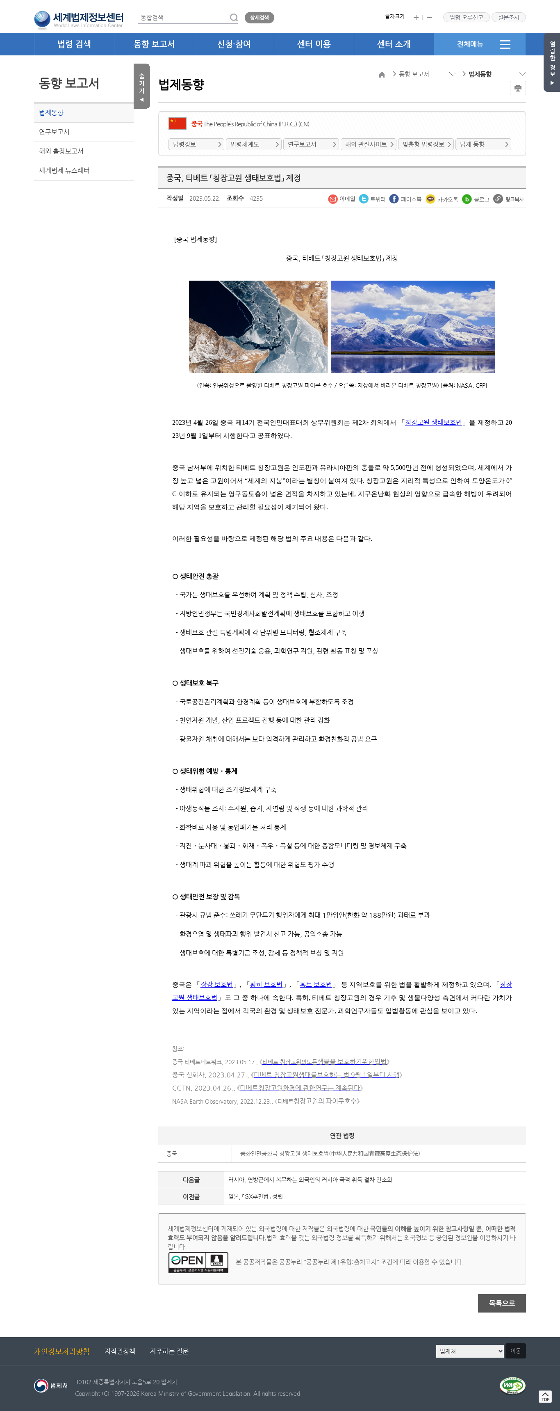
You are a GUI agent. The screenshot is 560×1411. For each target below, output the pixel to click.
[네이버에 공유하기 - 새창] (476, 198)
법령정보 (184, 144)
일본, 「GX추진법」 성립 (255, 1196)
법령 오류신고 (466, 17)
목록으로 (502, 1303)
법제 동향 (472, 144)
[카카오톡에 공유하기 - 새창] (443, 198)
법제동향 (51, 113)
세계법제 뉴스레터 (64, 170)
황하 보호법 (266, 984)
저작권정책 (120, 1351)
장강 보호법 (216, 984)
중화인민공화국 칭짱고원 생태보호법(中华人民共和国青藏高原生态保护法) (330, 1153)
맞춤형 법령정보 (423, 144)
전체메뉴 (470, 44)
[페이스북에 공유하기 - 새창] (406, 198)
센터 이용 (314, 44)
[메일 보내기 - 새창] (342, 198)
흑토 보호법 (316, 984)
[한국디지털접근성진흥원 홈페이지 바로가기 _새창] (512, 1382)
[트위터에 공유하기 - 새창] (373, 198)
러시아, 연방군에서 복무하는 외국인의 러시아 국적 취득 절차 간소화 (310, 1179)
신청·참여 (234, 44)
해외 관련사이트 (366, 144)
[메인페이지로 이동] (78, 19)
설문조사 (508, 17)
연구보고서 (54, 132)
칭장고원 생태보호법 (433, 422)
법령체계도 (244, 144)
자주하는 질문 (169, 1351)
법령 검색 (74, 44)
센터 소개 (394, 44)
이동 (515, 1350)
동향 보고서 (154, 44)
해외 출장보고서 (61, 151)
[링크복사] (508, 198)
